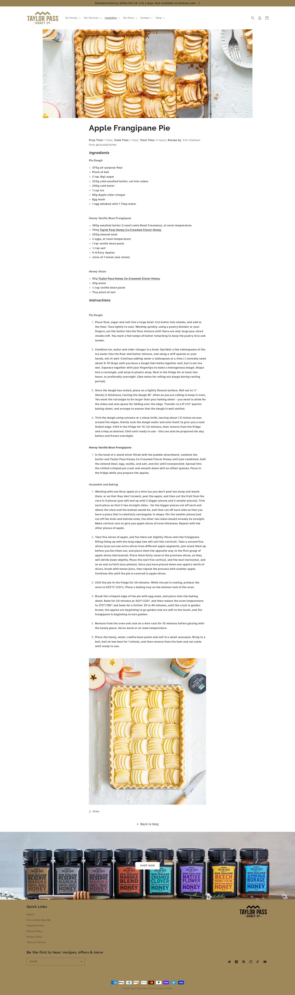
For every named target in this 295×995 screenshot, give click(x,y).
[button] (72, 18)
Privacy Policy (34, 936)
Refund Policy (34, 931)
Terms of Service (36, 942)
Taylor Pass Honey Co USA (142, 988)
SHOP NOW (147, 865)
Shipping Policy (35, 925)
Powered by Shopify (163, 988)
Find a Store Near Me (39, 920)
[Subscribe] (80, 961)
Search (31, 914)
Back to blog (149, 824)
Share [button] (96, 811)
